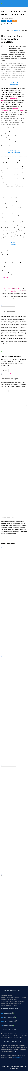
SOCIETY (3, 1021)
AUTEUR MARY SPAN (8, 288)
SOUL (2, 1013)
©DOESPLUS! (17, 288)
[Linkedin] (3, 21)
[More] (14, 21)
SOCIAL (2, 1017)
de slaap (22, 110)
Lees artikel (4, 370)
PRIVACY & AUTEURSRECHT (10, 1066)
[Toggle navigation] (25, 3)
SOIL (2, 1025)
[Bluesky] (9, 21)
